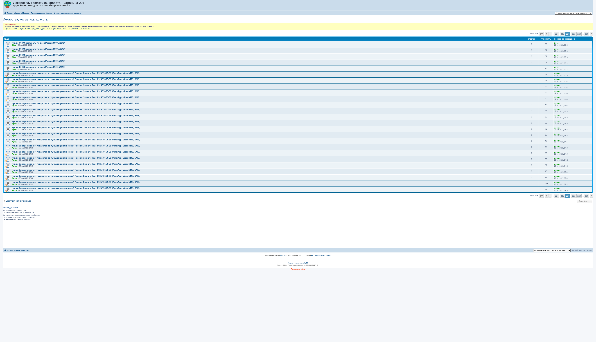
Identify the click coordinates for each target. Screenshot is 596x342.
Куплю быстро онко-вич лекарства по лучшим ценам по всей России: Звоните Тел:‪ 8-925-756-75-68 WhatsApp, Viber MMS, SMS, (76, 73)
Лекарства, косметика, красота (25, 19)
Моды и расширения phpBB (298, 263)
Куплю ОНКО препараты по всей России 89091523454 (38, 43)
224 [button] (556, 33)
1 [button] (550, 33)
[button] (541, 34)
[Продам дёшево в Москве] (8, 4)
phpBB (282, 255)
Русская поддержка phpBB (321, 255)
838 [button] (586, 33)
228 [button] (579, 33)
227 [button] (573, 33)
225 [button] (562, 33)
